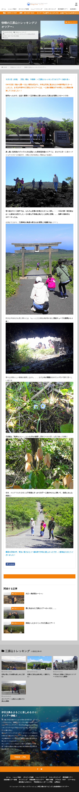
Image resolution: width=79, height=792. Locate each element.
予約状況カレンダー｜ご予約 (43, 782)
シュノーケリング (36, 9)
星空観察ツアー (63, 9)
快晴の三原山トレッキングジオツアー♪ (35, 67)
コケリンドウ (23, 34)
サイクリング (23, 779)
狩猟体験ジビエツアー (37, 779)
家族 (17, 36)
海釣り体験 (49, 779)
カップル (10, 34)
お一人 (6, 34)
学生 (14, 36)
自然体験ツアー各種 (10, 779)
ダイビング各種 (24, 9)
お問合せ (57, 782)
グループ (16, 34)
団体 (5, 36)
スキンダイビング (50, 9)
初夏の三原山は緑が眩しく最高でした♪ (38, 675)
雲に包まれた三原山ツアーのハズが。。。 (41, 608)
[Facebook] (10, 564)
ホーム (4, 9)
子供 (11, 36)
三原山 (29, 34)
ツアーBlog (71, 779)
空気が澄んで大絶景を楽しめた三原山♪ (13, 675)
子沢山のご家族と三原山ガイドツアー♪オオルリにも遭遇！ (64, 675)
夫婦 (8, 36)
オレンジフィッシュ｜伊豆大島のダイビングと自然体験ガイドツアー (46, 786)
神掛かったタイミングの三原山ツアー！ (40, 623)
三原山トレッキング (20, 32)
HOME (5, 67)
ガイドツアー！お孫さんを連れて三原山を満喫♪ (13, 700)
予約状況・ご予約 (20, 757)
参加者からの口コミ (25, 782)
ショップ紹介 (12, 9)
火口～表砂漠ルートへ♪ (34, 593)
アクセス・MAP (60, 779)
